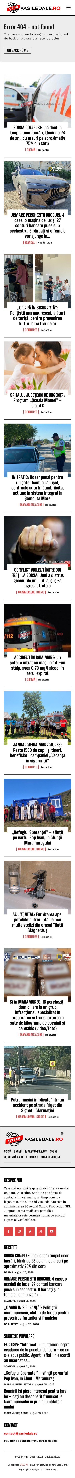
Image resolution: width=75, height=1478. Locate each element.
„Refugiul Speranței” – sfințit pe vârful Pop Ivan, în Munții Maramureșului (37, 838)
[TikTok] (30, 1231)
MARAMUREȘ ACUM (31, 504)
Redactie (44, 149)
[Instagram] (19, 1231)
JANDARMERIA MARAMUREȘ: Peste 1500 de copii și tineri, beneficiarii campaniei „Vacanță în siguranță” (37, 752)
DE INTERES (31, 329)
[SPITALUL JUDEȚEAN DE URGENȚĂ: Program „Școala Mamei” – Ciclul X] (37, 368)
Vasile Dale (45, 242)
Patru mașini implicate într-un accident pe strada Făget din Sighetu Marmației (37, 1105)
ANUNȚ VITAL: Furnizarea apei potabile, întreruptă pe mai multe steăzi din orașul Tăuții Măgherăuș (37, 922)
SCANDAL (30, 242)
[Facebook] (8, 1231)
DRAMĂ (31, 149)
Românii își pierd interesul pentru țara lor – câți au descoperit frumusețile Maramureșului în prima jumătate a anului (35, 1399)
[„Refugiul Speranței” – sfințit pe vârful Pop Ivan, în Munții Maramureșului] (37, 805)
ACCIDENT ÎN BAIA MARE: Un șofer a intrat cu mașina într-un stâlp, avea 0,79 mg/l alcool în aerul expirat (37, 665)
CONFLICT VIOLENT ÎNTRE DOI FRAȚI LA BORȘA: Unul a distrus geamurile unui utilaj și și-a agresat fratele (37, 577)
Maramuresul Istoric (31, 592)
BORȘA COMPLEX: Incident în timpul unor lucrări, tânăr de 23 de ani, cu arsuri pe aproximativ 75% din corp (37, 135)
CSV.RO (24, 1464)
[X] (41, 1231)
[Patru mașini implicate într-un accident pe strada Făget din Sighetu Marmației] (37, 1073)
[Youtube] (51, 1231)
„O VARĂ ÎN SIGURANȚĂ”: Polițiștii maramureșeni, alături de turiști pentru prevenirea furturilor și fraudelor (37, 315)
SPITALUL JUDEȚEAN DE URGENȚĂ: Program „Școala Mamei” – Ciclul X (37, 400)
